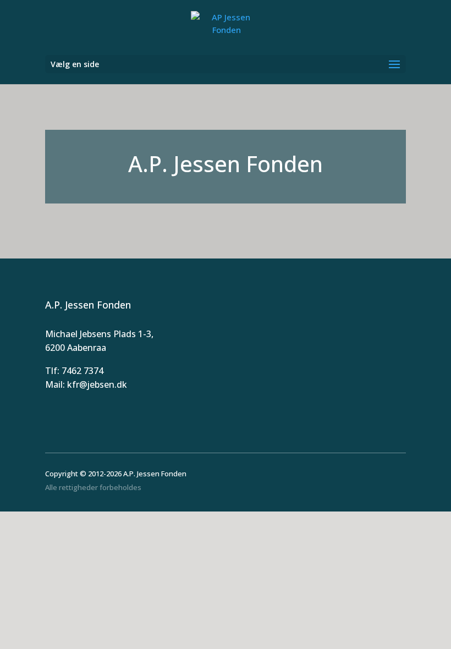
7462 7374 (82, 371)
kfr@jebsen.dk (97, 384)
